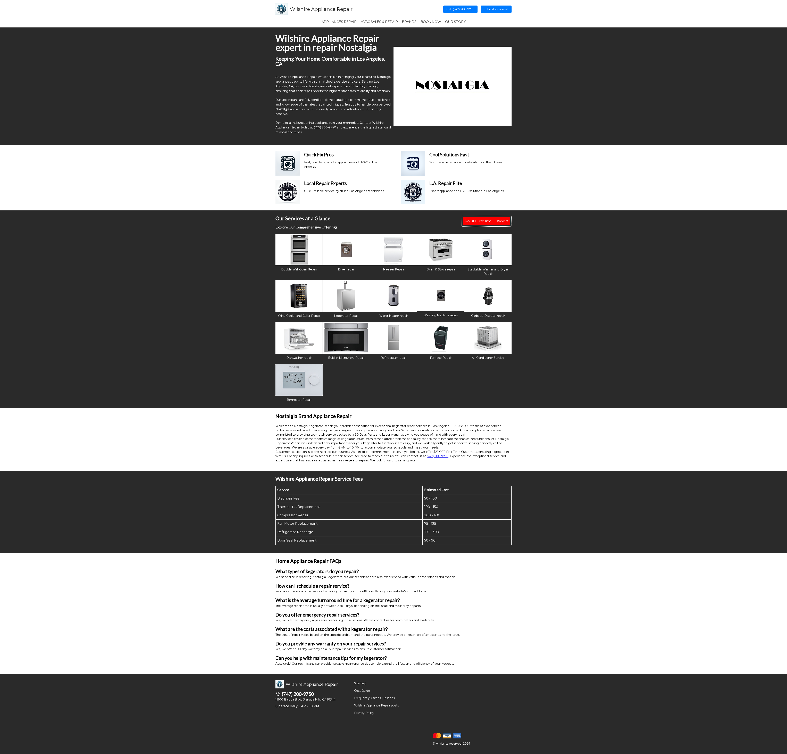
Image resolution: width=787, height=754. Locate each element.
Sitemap (360, 683)
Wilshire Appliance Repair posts (376, 705)
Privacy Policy (364, 713)
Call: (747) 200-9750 (460, 9)
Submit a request (496, 9)
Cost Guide (362, 691)
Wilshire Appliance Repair (321, 9)
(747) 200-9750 (325, 127)
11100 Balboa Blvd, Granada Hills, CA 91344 (305, 699)
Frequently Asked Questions (374, 698)
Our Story (455, 22)
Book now (431, 22)
